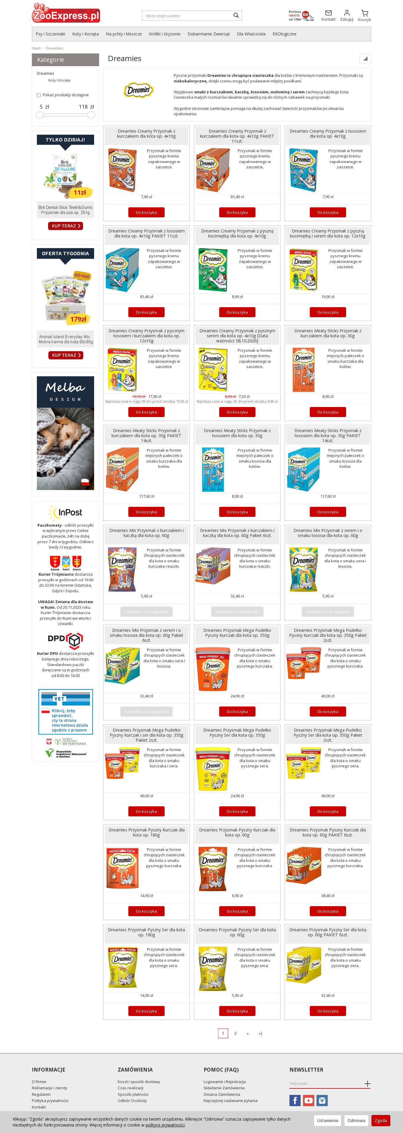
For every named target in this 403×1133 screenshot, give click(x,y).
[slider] (40, 115)
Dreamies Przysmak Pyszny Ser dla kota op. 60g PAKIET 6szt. (327, 932)
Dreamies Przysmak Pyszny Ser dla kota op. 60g (237, 932)
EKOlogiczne (284, 34)
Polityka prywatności (50, 1100)
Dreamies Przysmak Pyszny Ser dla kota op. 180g (146, 932)
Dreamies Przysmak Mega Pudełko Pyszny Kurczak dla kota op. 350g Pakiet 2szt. (328, 635)
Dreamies (45, 73)
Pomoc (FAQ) (221, 1070)
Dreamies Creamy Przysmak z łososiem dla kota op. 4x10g (328, 133)
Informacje (48, 1070)
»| (261, 1033)
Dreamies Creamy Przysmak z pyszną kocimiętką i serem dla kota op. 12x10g (328, 233)
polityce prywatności (165, 1125)
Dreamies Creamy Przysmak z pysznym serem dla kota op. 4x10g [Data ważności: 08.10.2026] (237, 336)
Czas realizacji (130, 1087)
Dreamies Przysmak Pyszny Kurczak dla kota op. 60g (237, 832)
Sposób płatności (133, 1094)
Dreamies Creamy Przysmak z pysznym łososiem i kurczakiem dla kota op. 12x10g (146, 336)
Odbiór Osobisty (132, 1100)
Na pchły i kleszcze (124, 34)
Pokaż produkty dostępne (66, 94)
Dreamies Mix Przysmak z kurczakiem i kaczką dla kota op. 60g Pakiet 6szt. (237, 533)
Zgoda (381, 1120)
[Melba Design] (65, 433)
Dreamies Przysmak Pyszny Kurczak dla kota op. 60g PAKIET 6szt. (328, 832)
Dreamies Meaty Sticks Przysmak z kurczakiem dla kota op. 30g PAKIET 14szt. (146, 435)
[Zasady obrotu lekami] (65, 741)
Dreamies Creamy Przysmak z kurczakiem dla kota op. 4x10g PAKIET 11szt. (237, 136)
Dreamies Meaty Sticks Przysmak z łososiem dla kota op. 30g (237, 433)
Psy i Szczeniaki (50, 34)
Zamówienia (135, 1070)
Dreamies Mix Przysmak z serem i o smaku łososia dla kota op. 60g (328, 533)
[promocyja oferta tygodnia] (65, 304)
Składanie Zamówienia (224, 1087)
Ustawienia (327, 1120)
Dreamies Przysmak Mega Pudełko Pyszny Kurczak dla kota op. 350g (237, 632)
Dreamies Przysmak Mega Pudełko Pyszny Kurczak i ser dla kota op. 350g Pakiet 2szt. (147, 735)
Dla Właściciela (251, 34)
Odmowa (356, 1120)
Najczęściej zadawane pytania (231, 1100)
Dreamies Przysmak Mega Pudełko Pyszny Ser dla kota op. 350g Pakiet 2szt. (328, 735)
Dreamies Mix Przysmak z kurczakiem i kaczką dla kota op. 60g (146, 533)
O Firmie (39, 1081)
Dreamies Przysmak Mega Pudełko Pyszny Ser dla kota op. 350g (237, 732)
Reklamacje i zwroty (49, 1087)
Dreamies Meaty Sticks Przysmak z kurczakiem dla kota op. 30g (327, 333)
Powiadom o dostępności (146, 611)
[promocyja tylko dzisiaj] (65, 184)
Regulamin (41, 1094)
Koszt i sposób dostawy (139, 1081)
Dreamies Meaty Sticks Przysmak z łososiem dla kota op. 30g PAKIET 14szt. (327, 435)
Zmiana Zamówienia (222, 1094)
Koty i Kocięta (85, 34)
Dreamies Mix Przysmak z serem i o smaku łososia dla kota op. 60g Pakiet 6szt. (146, 635)
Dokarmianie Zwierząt (209, 34)
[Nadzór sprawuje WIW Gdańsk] (65, 752)
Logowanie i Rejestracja (225, 1081)
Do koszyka (146, 212)
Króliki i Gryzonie (165, 34)
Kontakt (39, 1107)
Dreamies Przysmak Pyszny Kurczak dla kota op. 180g (147, 832)
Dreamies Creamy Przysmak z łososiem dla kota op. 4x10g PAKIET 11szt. (146, 233)
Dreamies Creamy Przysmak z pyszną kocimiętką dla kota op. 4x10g (237, 233)
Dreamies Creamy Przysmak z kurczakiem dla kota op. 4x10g (146, 133)
